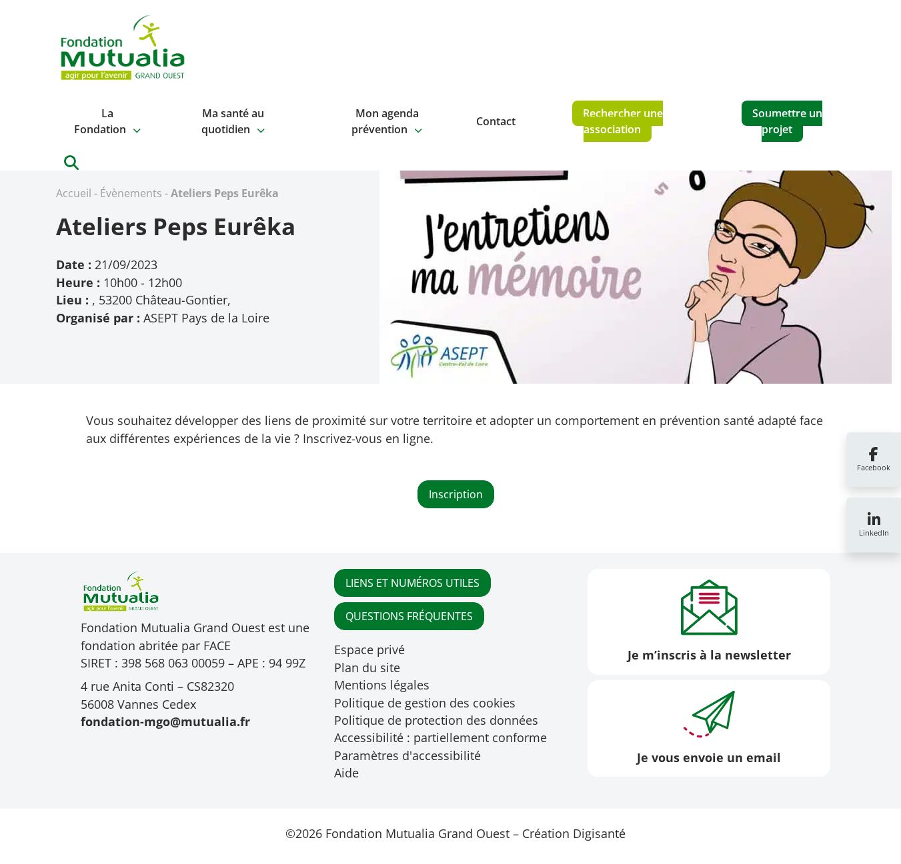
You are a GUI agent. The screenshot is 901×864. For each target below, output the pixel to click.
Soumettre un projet (787, 121)
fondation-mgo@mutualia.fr (165, 721)
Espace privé (369, 649)
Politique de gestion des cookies (425, 703)
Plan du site (367, 667)
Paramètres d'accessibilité (407, 755)
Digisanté (599, 833)
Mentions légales (381, 685)
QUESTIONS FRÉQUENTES (409, 616)
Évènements (131, 193)
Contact (496, 121)
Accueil (73, 193)
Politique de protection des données (436, 720)
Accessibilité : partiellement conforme (440, 737)
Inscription (456, 494)
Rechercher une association (623, 121)
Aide (346, 773)
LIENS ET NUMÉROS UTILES (412, 583)
